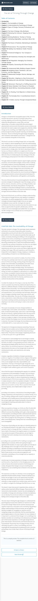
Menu (26, 2)
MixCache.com (8, 2)
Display (34, 2)
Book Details (18, 554)
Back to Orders (19, 550)
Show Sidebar (9, 9)
